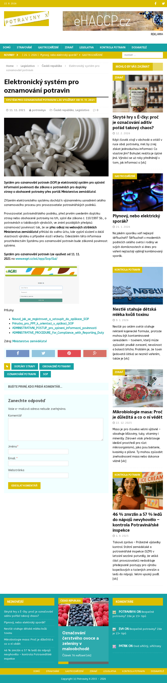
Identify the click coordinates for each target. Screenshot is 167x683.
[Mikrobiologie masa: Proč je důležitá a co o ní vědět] (138, 405)
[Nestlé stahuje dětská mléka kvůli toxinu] (138, 302)
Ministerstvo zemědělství (29, 341)
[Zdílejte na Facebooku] (17, 353)
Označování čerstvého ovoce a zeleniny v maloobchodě (80, 641)
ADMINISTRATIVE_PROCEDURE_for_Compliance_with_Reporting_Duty (58, 332)
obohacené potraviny (56, 366)
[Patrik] (114, 645)
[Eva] (114, 628)
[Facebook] (155, 3)
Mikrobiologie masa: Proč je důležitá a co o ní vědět (138, 414)
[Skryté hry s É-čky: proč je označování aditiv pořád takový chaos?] (138, 110)
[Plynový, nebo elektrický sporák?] (138, 208)
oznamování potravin (21, 374)
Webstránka (16, 470)
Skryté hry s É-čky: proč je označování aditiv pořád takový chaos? (136, 122)
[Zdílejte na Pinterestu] (69, 353)
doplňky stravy (24, 366)
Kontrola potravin (112, 47)
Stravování (24, 47)
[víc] (143, 162)
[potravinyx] (114, 611)
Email (12, 458)
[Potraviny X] (26, 18)
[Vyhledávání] (142, 55)
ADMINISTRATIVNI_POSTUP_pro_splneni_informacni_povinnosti (54, 328)
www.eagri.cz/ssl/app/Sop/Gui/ (36, 259)
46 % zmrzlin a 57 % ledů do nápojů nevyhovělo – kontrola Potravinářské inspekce (137, 522)
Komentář (15, 415)
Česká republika (64, 110)
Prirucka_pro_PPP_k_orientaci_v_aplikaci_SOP (43, 323)
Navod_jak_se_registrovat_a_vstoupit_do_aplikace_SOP (50, 319)
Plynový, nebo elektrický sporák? (136, 218)
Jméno (12, 446)
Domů (7, 47)
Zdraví (69, 47)
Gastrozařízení (48, 47)
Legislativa (86, 47)
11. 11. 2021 (17, 110)
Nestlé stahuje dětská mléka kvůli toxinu (134, 312)
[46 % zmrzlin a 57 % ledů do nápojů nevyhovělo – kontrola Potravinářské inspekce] (138, 507)
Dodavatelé (139, 47)
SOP (45, 374)
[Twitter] (163, 3)
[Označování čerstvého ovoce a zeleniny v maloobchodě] (83, 612)
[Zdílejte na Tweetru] (43, 353)
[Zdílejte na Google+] (95, 353)
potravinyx (39, 110)
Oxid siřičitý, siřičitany (147, 646)
